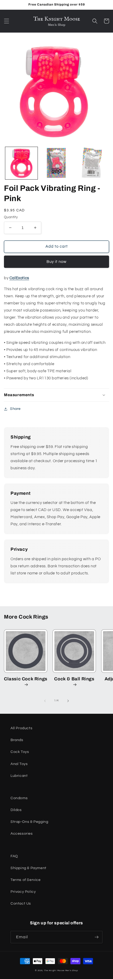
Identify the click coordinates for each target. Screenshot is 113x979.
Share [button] (15, 409)
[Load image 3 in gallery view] (91, 163)
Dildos (16, 810)
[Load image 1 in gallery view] (21, 163)
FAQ (14, 856)
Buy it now (56, 262)
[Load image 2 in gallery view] (56, 163)
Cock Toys (20, 752)
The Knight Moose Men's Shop (61, 970)
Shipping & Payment (29, 868)
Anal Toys (19, 764)
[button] (6, 21)
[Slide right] (68, 701)
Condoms (19, 798)
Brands (17, 740)
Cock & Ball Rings (74, 678)
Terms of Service (26, 880)
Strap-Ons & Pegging (29, 822)
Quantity (11, 217)
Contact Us (21, 903)
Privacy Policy (23, 892)
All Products (21, 728)
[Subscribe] (96, 937)
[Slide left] (45, 701)
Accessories (22, 833)
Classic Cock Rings (25, 678)
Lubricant (19, 776)
